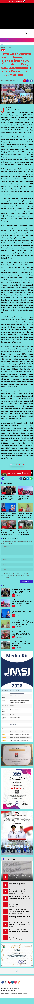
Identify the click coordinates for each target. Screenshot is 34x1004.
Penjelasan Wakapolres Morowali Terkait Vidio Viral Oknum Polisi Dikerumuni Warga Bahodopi (19, 897)
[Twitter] (24, 478)
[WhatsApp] (31, 478)
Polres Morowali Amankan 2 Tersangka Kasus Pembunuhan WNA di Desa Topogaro (19, 910)
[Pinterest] (9, 982)
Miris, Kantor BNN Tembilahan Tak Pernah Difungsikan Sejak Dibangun (24, 532)
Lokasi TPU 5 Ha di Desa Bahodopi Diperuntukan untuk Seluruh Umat (20, 923)
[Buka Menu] (29, 33)
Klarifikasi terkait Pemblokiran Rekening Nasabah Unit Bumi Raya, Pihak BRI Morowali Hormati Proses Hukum (8, 498)
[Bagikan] (31, 80)
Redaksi (3, 988)
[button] (26, 33)
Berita (3, 50)
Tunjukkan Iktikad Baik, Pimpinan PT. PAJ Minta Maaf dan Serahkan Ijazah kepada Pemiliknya (25, 515)
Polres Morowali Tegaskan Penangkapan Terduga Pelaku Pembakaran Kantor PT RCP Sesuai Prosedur (20, 930)
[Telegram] (27, 478)
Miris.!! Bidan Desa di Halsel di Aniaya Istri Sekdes (18, 884)
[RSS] (19, 982)
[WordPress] (12, 982)
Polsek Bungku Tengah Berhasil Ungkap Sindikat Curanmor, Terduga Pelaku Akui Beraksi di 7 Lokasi (19, 890)
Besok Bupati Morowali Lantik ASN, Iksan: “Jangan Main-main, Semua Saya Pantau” (20, 937)
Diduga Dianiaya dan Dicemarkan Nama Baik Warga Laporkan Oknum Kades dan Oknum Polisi (20, 917)
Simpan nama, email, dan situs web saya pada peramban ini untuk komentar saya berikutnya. (16, 575)
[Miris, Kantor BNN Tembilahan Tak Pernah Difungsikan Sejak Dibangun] (25, 524)
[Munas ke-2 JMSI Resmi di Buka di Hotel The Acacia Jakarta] (8, 507)
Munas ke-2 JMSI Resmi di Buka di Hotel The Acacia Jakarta (8, 515)
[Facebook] (20, 478)
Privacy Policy (13, 988)
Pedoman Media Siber (8, 990)
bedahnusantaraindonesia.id (8, 80)
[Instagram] (15, 982)
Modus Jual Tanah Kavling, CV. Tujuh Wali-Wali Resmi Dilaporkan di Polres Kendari (20, 904)
